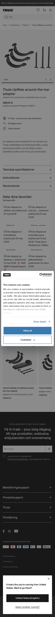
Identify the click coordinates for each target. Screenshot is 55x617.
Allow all (27, 330)
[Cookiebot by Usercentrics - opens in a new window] (39, 275)
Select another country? (27, 607)
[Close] (48, 578)
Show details (39, 321)
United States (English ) (27, 598)
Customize (26, 340)
